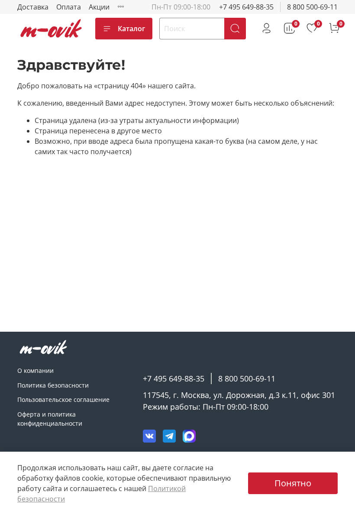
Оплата (68, 7)
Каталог (131, 28)
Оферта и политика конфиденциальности (49, 419)
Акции (99, 7)
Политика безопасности (53, 385)
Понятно (292, 483)
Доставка (32, 7)
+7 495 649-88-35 (246, 7)
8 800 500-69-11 (312, 7)
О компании (35, 370)
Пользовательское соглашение (63, 399)
